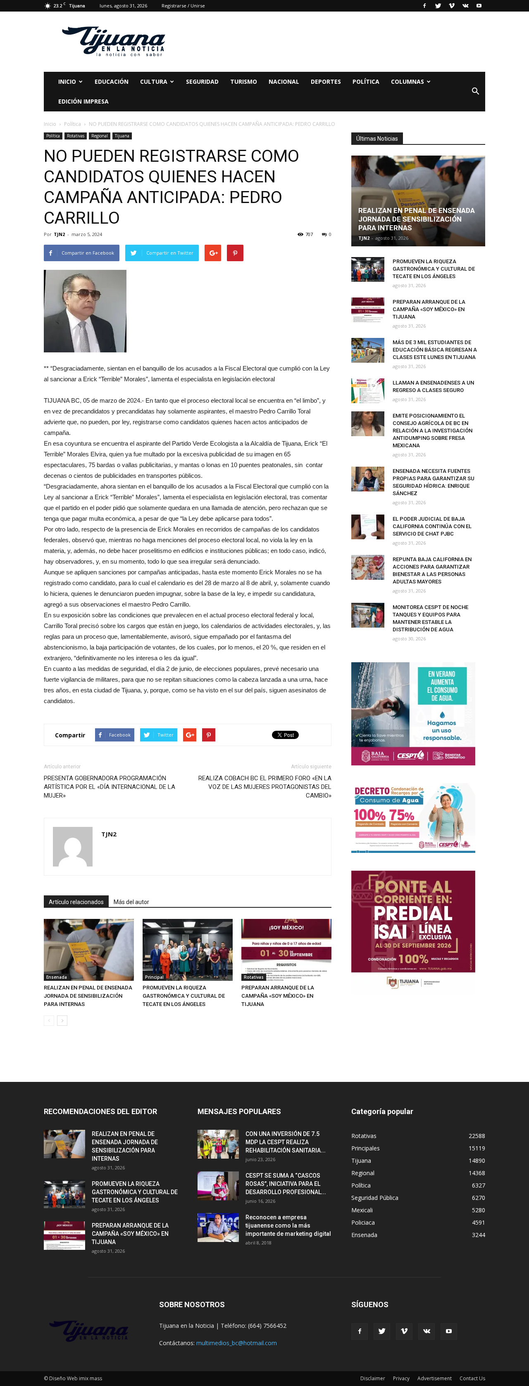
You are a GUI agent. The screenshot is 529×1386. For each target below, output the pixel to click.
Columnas (407, 81)
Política (366, 81)
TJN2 (59, 234)
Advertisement (434, 1378)
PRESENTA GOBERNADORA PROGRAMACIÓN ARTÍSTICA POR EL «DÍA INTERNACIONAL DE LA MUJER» (109, 786)
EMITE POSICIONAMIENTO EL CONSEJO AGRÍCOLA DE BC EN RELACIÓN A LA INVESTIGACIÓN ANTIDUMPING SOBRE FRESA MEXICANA (432, 431)
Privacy (401, 1378)
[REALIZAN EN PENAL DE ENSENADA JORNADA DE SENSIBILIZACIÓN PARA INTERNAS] (89, 950)
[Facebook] (424, 6)
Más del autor (131, 902)
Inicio (67, 81)
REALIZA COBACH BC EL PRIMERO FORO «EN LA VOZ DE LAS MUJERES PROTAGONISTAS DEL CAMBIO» (264, 786)
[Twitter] (438, 6)
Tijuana (122, 136)
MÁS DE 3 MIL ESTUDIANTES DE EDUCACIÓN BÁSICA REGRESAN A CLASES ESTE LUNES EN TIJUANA (435, 349)
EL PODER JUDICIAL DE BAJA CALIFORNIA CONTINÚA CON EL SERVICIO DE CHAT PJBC (432, 526)
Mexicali (362, 1210)
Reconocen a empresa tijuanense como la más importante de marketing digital (288, 1225)
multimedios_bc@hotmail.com (236, 1343)
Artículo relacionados (76, 902)
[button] (475, 92)
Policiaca (363, 1222)
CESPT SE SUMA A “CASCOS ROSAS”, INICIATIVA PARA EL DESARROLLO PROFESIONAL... (285, 1183)
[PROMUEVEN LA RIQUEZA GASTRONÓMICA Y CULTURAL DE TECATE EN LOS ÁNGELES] (188, 950)
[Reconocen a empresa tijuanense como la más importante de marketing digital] (218, 1227)
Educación (112, 81)
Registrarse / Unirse (183, 5)
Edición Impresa (83, 101)
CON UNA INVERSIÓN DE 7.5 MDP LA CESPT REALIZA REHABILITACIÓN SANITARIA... (285, 1142)
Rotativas (75, 136)
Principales (365, 1148)
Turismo (243, 81)
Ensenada (56, 977)
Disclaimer (372, 1378)
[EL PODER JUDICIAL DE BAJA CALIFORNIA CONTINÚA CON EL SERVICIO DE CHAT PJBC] (367, 527)
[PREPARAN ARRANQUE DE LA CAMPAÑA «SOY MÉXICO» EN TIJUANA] (286, 950)
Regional (99, 136)
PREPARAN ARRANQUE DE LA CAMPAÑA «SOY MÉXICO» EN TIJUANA (277, 996)
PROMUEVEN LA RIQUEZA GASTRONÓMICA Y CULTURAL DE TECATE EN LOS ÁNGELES (184, 996)
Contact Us (472, 1378)
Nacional (284, 81)
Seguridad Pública (374, 1198)
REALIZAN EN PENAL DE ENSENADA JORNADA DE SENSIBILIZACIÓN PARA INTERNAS (88, 996)
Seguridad (202, 81)
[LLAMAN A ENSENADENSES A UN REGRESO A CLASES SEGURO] (367, 390)
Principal (154, 977)
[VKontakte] (465, 6)
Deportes (326, 81)
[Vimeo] (452, 6)
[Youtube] (479, 6)
